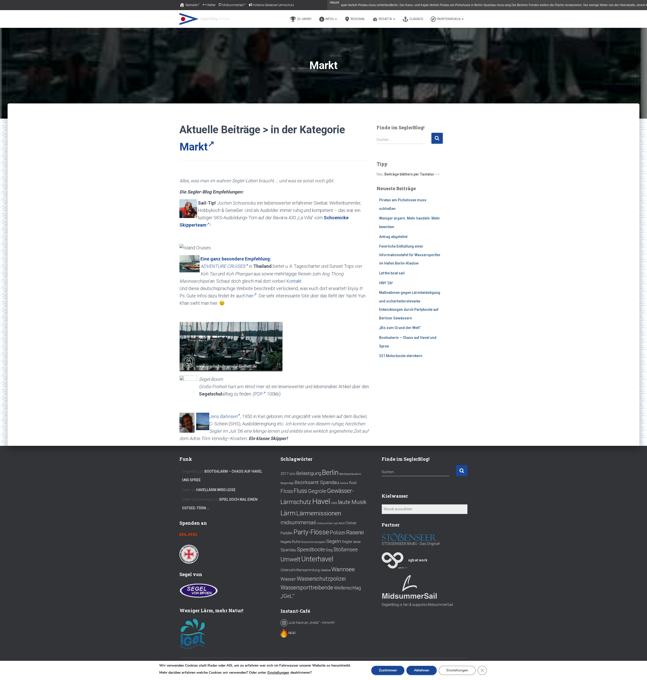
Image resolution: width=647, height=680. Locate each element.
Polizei (337, 532)
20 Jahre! (304, 19)
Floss (287, 491)
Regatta (385, 19)
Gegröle (317, 491)
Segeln (333, 541)
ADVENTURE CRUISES (222, 266)
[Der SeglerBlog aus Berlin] (205, 19)
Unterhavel (317, 559)
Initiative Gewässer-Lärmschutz (273, 5)
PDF (258, 394)
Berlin (330, 473)
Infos (329, 19)
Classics (416, 19)
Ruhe (296, 541)
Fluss (300, 491)
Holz (334, 503)
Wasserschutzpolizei (321, 579)
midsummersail (298, 522)
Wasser (288, 579)
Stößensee (345, 549)
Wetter (211, 5)
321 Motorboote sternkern (400, 356)
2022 (292, 474)
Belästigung (308, 473)
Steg (329, 550)
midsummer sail (327, 523)
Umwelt (291, 559)
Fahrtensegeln (449, 19)
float (353, 482)
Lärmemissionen (318, 513)
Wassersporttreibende (307, 587)
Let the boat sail (392, 273)
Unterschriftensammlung (300, 570)
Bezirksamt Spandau (317, 482)
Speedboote (311, 549)
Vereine (325, 570)
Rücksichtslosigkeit (313, 542)
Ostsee (350, 523)
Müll (342, 523)
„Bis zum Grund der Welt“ (400, 328)
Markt (193, 147)
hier (250, 295)
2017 (285, 474)
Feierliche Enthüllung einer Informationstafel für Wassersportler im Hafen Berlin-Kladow (410, 254)
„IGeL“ (287, 596)
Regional (358, 19)
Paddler (287, 533)
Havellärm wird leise (216, 490)
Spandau (288, 549)
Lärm (288, 513)
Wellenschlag (347, 588)
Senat (357, 542)
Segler (347, 541)
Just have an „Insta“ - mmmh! (311, 623)
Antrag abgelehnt (393, 237)
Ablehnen (421, 670)
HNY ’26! (386, 283)
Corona (344, 483)
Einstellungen (278, 672)
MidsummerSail (233, 5)
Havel (321, 501)
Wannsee (343, 569)
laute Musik (352, 502)
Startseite (191, 5)
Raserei (355, 532)
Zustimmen (388, 670)
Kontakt (294, 281)
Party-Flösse (311, 532)
